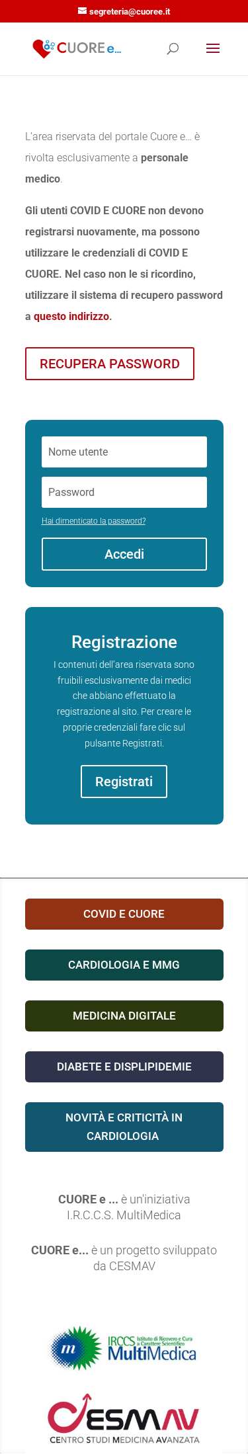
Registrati (124, 781)
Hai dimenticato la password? (93, 521)
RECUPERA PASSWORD (110, 364)
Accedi (124, 554)
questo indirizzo (71, 316)
